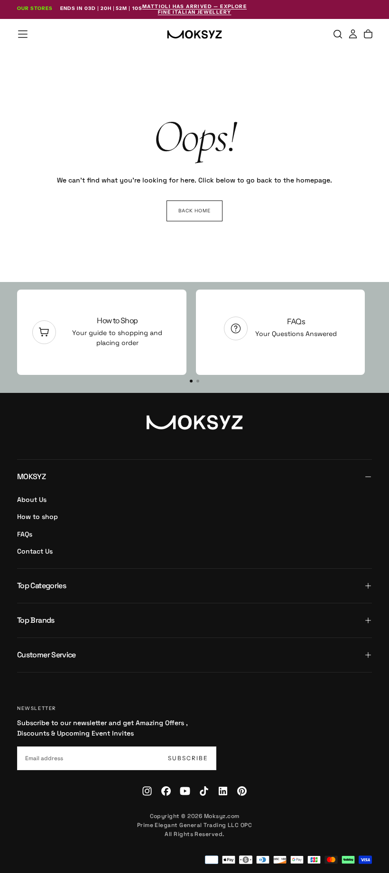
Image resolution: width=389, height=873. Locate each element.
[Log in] (353, 34)
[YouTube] (185, 791)
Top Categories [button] (41, 586)
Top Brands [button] (36, 620)
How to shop (37, 516)
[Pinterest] (242, 791)
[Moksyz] (194, 422)
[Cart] (368, 34)
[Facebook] (166, 791)
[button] (22, 34)
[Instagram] (147, 791)
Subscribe (188, 758)
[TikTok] (204, 791)
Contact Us (35, 551)
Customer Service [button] (46, 655)
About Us (31, 499)
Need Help (369, 320)
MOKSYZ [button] (31, 477)
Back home (194, 211)
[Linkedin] (223, 791)
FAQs (191, 321)
